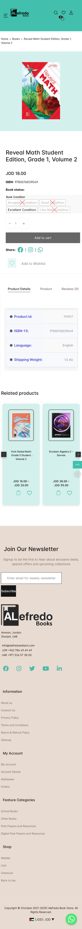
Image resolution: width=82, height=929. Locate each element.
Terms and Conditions (14, 725)
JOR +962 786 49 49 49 (17, 650)
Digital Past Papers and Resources (23, 833)
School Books (9, 811)
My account (8, 764)
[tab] (17, 289)
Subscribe (8, 591)
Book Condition (15, 197)
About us (6, 702)
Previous (4, 454)
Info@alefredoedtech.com (18, 645)
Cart (3, 865)
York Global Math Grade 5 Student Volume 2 (21, 455)
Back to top (8, 880)
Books (16, 38)
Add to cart (43, 238)
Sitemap (6, 740)
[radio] (22, 202)
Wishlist (5, 858)
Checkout (7, 873)
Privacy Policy (10, 717)
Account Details (11, 771)
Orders (5, 786)
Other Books (8, 818)
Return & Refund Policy (15, 732)
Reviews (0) (70, 289)
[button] (6, 15)
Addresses (7, 779)
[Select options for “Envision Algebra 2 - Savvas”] (57, 492)
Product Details (19, 289)
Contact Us (8, 710)
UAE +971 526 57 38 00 (17, 655)
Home (4, 38)
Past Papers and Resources (18, 826)
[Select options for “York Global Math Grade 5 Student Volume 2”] (17, 492)
